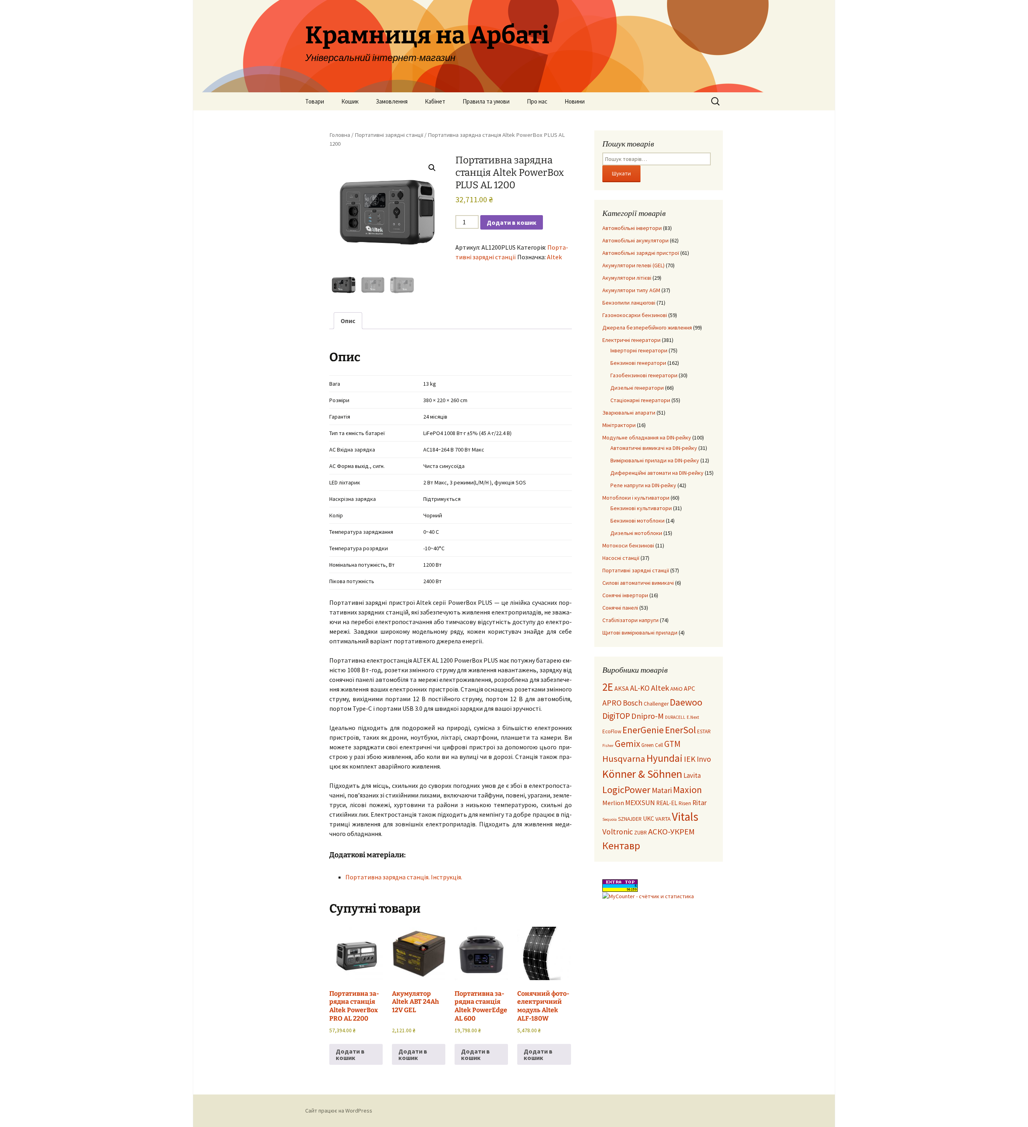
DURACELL (675, 717)
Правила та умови (486, 101)
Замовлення (392, 101)
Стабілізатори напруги (630, 620)
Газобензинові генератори (643, 375)
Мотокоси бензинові (628, 545)
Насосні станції (620, 557)
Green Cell (652, 745)
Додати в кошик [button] (350, 1054)
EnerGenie (643, 730)
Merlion (613, 803)
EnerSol (680, 730)
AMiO (676, 688)
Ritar (699, 802)
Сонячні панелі (620, 607)
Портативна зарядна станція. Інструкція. (403, 877)
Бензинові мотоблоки (637, 520)
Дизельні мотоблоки (636, 533)
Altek (554, 257)
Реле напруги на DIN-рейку (643, 485)
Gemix (627, 743)
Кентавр (621, 845)
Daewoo (686, 702)
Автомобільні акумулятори (635, 240)
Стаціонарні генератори (640, 400)
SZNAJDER (630, 819)
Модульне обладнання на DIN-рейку (646, 437)
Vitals (685, 816)
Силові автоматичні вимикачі (638, 582)
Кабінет (435, 101)
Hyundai (665, 758)
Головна (339, 134)
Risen (685, 803)
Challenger (656, 703)
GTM (672, 743)
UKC (648, 818)
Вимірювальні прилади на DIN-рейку (654, 460)
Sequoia (609, 819)
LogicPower (626, 789)
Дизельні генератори (637, 387)
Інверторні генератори (638, 350)
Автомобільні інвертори (632, 228)
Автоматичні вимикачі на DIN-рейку (653, 448)
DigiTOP (616, 715)
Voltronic (617, 831)
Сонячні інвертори (625, 595)
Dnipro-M (647, 716)
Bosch (632, 703)
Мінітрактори (619, 425)
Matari (662, 790)
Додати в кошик (511, 222)
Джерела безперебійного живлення (647, 327)
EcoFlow (611, 731)
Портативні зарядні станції (389, 134)
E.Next (693, 717)
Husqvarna (623, 758)
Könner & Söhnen (642, 774)
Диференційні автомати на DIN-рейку (657, 472)
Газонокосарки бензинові (634, 315)
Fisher (608, 745)
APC (689, 688)
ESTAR (704, 731)
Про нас (537, 101)
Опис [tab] (348, 321)
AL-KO (640, 688)
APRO (612, 703)
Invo (704, 759)
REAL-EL (666, 803)
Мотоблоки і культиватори (635, 497)
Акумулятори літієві (626, 277)
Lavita (692, 775)
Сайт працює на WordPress (338, 1110)
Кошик (350, 101)
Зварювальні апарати (628, 412)
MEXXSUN (640, 802)
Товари (314, 101)
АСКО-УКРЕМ (671, 831)
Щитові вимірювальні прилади (639, 632)
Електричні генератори (631, 340)
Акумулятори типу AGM (631, 290)
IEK (690, 759)
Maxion (687, 789)
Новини (575, 101)
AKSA (621, 688)
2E (607, 687)
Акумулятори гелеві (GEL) (633, 265)
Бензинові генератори (638, 362)
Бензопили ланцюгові (628, 302)
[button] (432, 168)
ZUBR (640, 832)
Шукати (621, 173)
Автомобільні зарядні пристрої (640, 252)
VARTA (663, 818)
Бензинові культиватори (641, 508)
